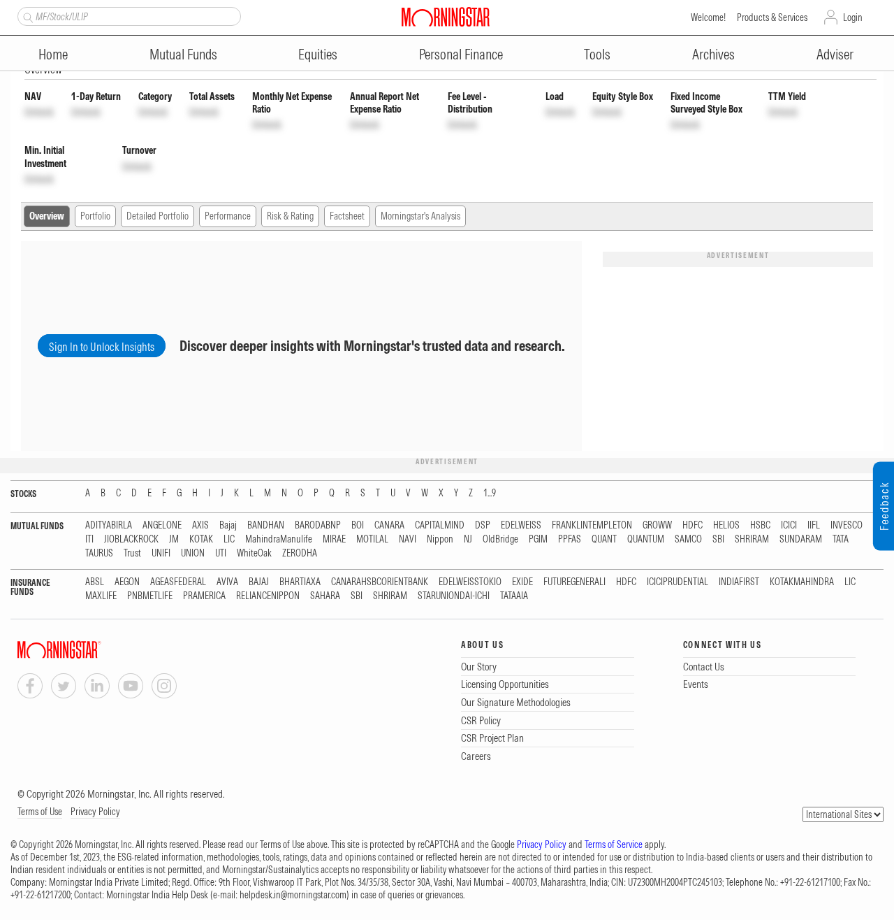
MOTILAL (372, 539)
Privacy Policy (95, 811)
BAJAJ (259, 582)
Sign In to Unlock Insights (101, 347)
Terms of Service (614, 844)
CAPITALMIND (439, 525)
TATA (841, 539)
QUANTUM (645, 539)
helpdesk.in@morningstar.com (293, 895)
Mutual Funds (183, 54)
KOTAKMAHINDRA (802, 582)
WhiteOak (254, 553)
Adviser (834, 54)
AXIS (200, 525)
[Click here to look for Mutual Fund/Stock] (26, 16)
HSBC (760, 525)
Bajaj (228, 525)
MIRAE (334, 539)
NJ (468, 539)
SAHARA (325, 596)
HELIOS (726, 525)
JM (174, 539)
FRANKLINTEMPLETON (592, 525)
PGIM (538, 539)
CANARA (389, 525)
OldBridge (500, 539)
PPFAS (569, 539)
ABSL (94, 582)
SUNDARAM (800, 539)
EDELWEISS (521, 525)
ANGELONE (162, 525)
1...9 (489, 493)
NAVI (407, 539)
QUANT (604, 539)
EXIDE (522, 582)
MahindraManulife (278, 539)
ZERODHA (299, 553)
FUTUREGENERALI (574, 582)
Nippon (440, 539)
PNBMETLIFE (150, 596)
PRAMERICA (204, 596)
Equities (317, 54)
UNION (193, 553)
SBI (718, 539)
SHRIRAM (752, 539)
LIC (229, 539)
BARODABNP (318, 525)
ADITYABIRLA (108, 525)
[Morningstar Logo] (446, 16)
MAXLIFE (101, 596)
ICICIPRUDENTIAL (677, 582)
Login (853, 17)
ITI (89, 539)
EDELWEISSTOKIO (470, 582)
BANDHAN (265, 525)
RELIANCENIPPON (268, 596)
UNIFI (161, 553)
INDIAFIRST (739, 582)
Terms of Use (39, 811)
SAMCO (688, 539)
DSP (482, 525)
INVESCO (846, 525)
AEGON (127, 582)
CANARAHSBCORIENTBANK (379, 582)
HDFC (692, 525)
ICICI (789, 525)
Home (53, 54)
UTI (220, 553)
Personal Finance (461, 54)
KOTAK (201, 539)
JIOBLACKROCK (131, 539)
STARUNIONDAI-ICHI (454, 596)
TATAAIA (514, 596)
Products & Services (772, 17)
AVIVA (227, 582)
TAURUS (99, 553)
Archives (713, 54)
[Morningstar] (87, 649)
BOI (357, 525)
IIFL (813, 525)
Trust (132, 553)
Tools (597, 54)
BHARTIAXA (300, 582)
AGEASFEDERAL (178, 582)
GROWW (657, 525)
